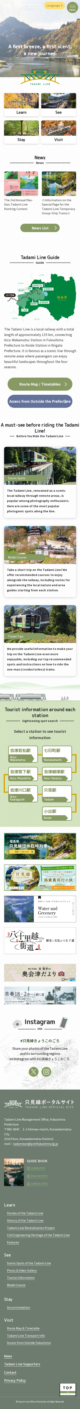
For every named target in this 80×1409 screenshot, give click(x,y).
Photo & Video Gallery (22, 1270)
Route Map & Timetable (23, 1328)
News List (40, 227)
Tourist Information (21, 1278)
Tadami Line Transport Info (26, 1335)
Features (13, 1242)
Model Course (16, 1285)
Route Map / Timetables (40, 384)
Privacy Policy (15, 1380)
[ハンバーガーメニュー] (72, 7)
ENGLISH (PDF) (39, 1176)
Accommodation (18, 1307)
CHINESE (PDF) (39, 1183)
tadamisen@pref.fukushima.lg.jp (35, 1144)
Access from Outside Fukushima (29, 1343)
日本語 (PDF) (38, 1168)
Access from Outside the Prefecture (40, 401)
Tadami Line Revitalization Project (31, 1228)
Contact (10, 1372)
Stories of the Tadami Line (25, 1213)
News (8, 1356)
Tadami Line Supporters (22, 1364)
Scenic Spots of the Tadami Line (29, 1263)
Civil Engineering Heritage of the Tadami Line (38, 1235)
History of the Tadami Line (25, 1220)
